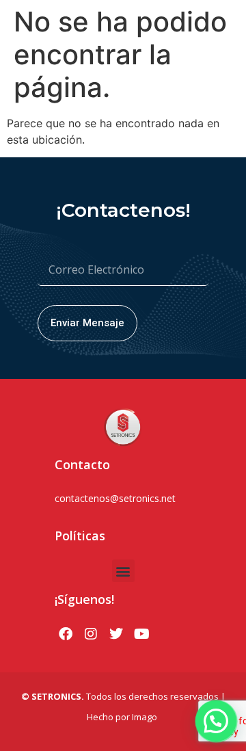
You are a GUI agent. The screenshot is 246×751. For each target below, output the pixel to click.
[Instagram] (91, 634)
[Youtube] (141, 634)
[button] (123, 570)
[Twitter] (116, 634)
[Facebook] (66, 634)
